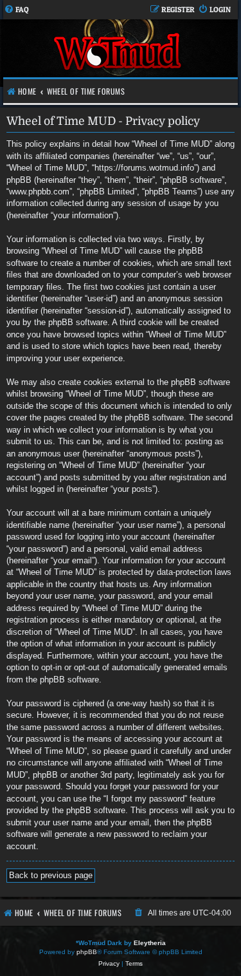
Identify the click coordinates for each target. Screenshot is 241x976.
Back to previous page (51, 875)
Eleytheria (150, 942)
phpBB (86, 951)
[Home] (119, 53)
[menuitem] (16, 10)
